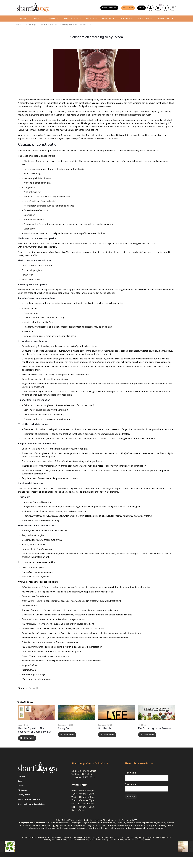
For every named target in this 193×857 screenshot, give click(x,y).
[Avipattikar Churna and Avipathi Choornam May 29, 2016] (185, 846)
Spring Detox (65, 728)
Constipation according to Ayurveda (76, 24)
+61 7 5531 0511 (87, 777)
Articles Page (31, 24)
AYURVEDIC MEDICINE (49, 24)
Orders (21, 785)
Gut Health (104, 728)
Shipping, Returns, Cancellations (31, 804)
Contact (21, 776)
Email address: (132, 784)
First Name (130, 772)
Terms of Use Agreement (29, 799)
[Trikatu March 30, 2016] (7, 846)
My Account (23, 790)
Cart (20, 781)
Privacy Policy (24, 794)
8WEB (134, 820)
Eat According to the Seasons (154, 728)
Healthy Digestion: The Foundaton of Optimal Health (34, 730)
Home (18, 24)
